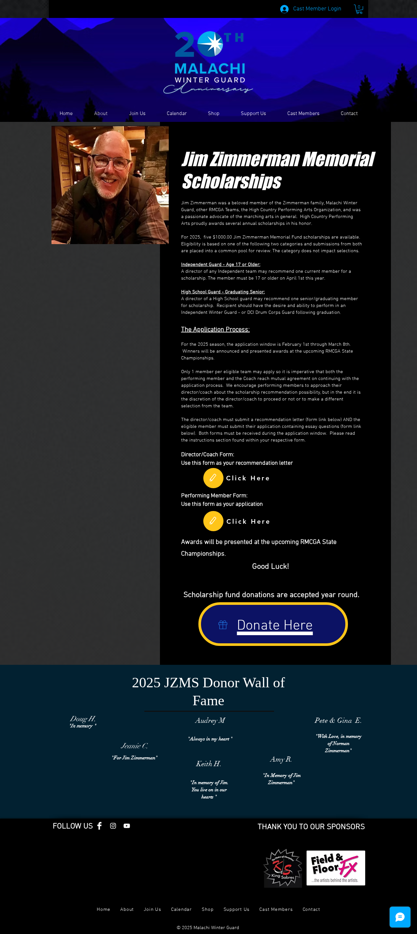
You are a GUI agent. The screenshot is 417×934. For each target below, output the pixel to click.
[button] (137, 114)
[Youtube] (127, 826)
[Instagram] (113, 826)
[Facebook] (99, 826)
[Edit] (213, 478)
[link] (359, 9)
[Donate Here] (223, 625)
